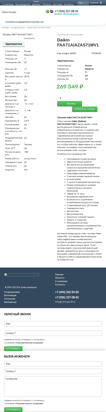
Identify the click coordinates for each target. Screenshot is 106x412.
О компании (61, 281)
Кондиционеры (12, 292)
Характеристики (14, 44)
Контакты (60, 284)
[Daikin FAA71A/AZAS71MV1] (28, 34)
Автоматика (10, 302)
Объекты (59, 278)
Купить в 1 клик (85, 109)
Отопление (9, 299)
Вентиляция (10, 295)
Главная (59, 274)
